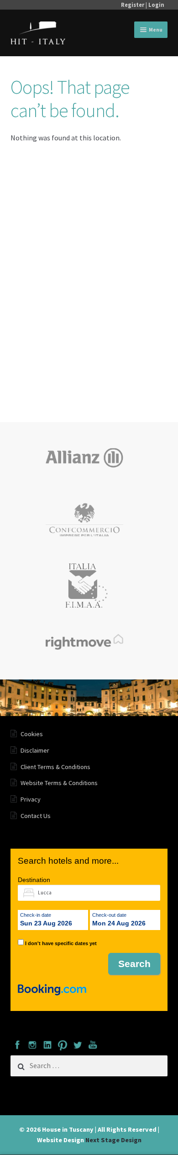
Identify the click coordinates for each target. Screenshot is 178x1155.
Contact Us (36, 816)
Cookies (32, 734)
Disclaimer (35, 750)
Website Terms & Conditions (59, 783)
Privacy (31, 799)
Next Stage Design (113, 1140)
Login (156, 4)
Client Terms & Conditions (55, 767)
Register (132, 4)
